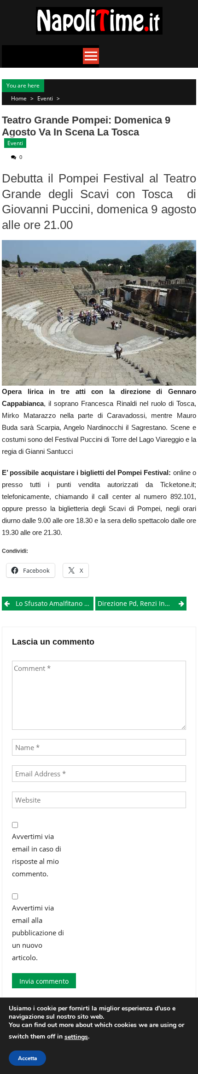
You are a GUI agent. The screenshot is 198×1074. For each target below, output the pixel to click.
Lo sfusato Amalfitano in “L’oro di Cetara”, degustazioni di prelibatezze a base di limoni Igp (54, 603)
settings (76, 1037)
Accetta (27, 1058)
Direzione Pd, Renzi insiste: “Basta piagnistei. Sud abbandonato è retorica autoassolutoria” (142, 603)
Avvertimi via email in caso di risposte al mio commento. (36, 855)
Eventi (45, 98)
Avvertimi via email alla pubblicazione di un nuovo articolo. (38, 932)
